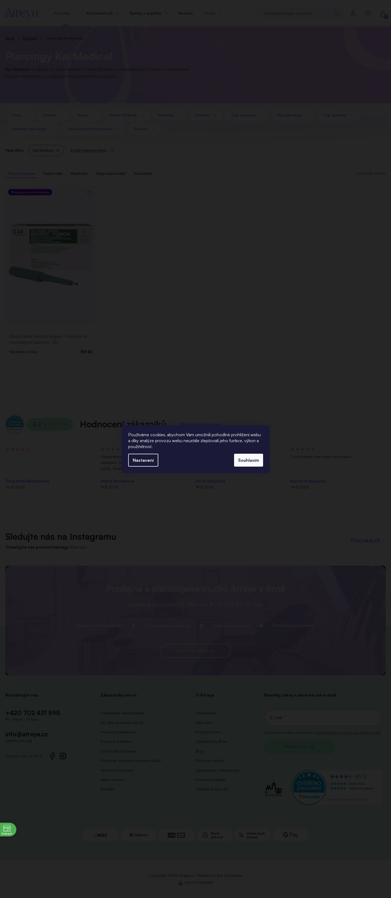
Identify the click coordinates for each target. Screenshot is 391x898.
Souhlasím (248, 460)
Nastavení (143, 460)
